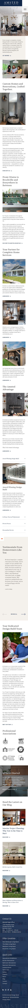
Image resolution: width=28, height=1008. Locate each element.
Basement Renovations (9, 965)
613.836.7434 (6, 932)
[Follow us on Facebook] (8, 990)
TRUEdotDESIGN (14, 997)
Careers (5, 981)
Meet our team (7, 724)
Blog (4, 979)
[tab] (14, 458)
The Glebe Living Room (9, 944)
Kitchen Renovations (8, 960)
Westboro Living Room (9, 946)
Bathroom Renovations (9, 963)
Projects (5, 974)
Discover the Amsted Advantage (12, 243)
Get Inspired (6, 55)
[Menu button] (25, 9)
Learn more (6, 451)
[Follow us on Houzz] (3, 990)
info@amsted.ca (16, 932)
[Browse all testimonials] (14, 614)
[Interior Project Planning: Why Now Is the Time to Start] (14, 823)
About (4, 976)
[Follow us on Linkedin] (11, 990)
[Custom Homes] (14, 278)
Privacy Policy (6, 999)
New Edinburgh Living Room (11, 942)
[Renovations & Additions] (14, 319)
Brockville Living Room (9, 948)
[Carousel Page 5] (25, 24)
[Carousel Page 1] (25, 17)
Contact (5, 983)
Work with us (6, 170)
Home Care (6, 970)
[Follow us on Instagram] (6, 990)
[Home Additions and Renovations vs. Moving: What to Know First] (14, 891)
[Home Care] (14, 361)
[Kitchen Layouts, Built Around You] (14, 856)
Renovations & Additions (10, 958)
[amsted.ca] (11, 3)
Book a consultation (9, 789)
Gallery (5, 972)
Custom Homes (7, 967)
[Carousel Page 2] (25, 19)
